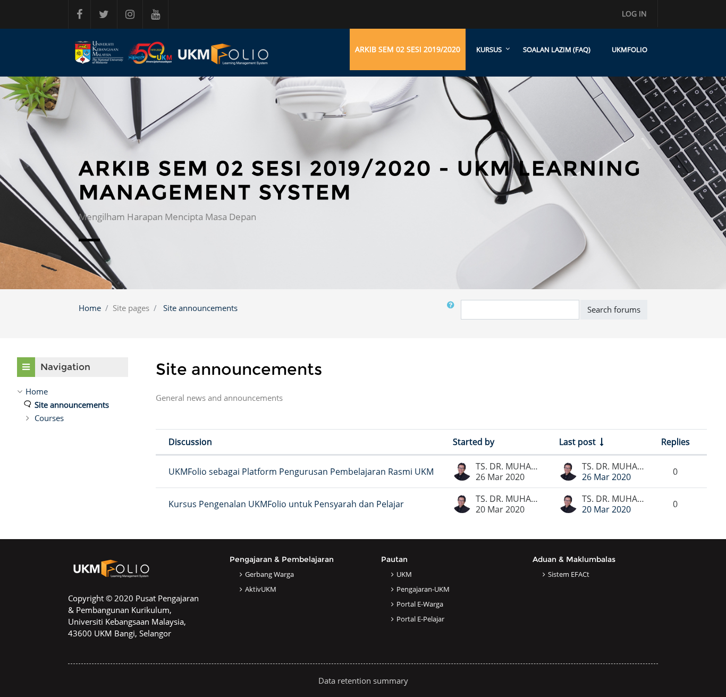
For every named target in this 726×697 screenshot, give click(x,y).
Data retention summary (363, 680)
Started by (473, 442)
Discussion (190, 442)
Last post (577, 442)
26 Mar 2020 (606, 477)
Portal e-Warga (419, 604)
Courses (49, 418)
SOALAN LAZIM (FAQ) (556, 49)
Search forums (613, 309)
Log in (634, 14)
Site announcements (200, 308)
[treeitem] (72, 391)
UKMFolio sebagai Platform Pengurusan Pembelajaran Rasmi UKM (301, 471)
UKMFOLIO (629, 49)
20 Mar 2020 (606, 509)
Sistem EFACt (568, 574)
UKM (404, 574)
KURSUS (489, 49)
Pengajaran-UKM (423, 589)
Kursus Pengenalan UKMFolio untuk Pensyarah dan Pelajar (286, 504)
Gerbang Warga (269, 574)
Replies (675, 442)
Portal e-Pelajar (420, 619)
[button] (453, 310)
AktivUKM (260, 589)
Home (90, 308)
